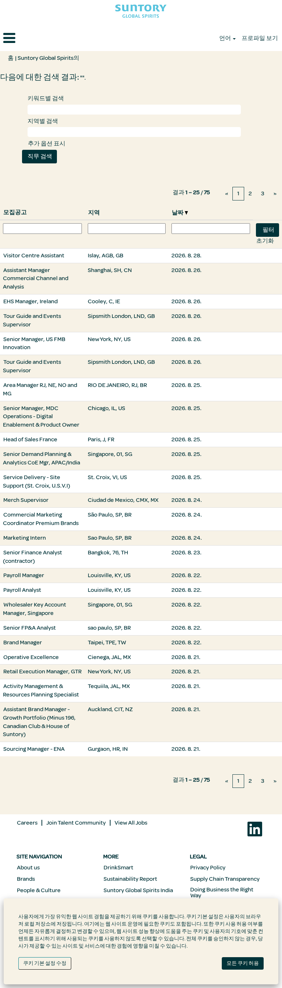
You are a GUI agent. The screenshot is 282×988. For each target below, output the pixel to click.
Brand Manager (22, 642)
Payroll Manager (23, 575)
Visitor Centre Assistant (33, 255)
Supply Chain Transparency (225, 879)
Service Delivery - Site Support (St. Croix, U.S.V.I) (36, 481)
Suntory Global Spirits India (138, 890)
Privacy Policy (207, 867)
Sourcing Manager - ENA (34, 749)
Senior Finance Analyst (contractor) (32, 557)
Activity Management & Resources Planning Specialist (41, 690)
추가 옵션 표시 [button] (46, 143)
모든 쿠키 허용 (243, 963)
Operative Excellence (31, 657)
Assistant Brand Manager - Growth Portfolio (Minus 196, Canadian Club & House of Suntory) (39, 722)
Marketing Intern (24, 538)
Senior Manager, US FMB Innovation (34, 343)
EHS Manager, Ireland (30, 301)
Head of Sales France (30, 439)
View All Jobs (131, 822)
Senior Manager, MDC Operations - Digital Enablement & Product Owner (41, 417)
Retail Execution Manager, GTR (42, 671)
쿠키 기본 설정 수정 (44, 963)
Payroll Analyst (22, 590)
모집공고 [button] (15, 212)
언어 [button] (225, 38)
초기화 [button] (265, 241)
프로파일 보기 (260, 38)
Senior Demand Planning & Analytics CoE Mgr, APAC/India (41, 458)
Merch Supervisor (25, 500)
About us (28, 867)
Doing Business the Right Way (221, 892)
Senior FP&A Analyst (29, 627)
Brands (26, 879)
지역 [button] (94, 212)
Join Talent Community (76, 822)
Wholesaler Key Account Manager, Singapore (34, 609)
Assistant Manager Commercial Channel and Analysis (35, 279)
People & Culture (39, 890)
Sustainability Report (130, 879)
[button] (47, 38)
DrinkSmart (118, 867)
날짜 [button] (178, 212)
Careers (27, 822)
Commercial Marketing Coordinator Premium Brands (41, 519)
